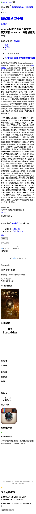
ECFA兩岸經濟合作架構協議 (20, 58)
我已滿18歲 (5, 510)
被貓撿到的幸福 (12, 18)
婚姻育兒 (17, 41)
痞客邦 (14, 223)
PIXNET (9, 481)
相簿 (6, 45)
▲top (2, 235)
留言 (18, 223)
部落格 (7, 47)
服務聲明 (21, 483)
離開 (11, 510)
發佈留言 (4, 251)
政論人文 (16, 229)
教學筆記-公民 (18, 231)
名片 (6, 50)
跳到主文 (4, 24)
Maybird (3, 212)
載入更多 (4, 238)
